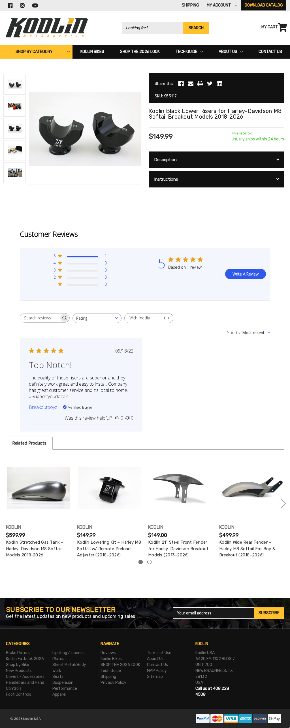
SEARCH (196, 27)
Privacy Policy (113, 682)
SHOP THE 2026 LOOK (140, 51)
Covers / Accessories (25, 676)
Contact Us (270, 51)
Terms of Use (159, 652)
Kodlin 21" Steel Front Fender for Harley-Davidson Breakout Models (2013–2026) (178, 549)
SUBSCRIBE (269, 612)
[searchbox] (39, 317)
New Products (19, 670)
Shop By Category (34, 51)
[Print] (200, 83)
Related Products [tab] (29, 443)
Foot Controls (18, 694)
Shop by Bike (17, 664)
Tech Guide (186, 51)
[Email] (190, 83)
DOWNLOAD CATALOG (264, 5)
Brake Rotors (18, 652)
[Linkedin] (219, 83)
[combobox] (96, 318)
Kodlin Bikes (92, 51)
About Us (228, 51)
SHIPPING (190, 5)
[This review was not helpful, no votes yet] (127, 418)
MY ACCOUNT (219, 5)
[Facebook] (181, 83)
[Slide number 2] (149, 562)
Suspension (62, 682)
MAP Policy (157, 670)
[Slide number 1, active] (140, 562)
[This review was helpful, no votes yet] (117, 418)
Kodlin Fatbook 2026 (25, 658)
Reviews (108, 652)
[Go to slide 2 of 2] (7, 503)
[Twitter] (210, 83)
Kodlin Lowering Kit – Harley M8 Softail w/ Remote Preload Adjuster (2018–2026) (109, 549)
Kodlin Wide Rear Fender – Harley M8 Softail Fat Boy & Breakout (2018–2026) (247, 549)
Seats (57, 676)
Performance (64, 688)
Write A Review (246, 274)
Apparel (59, 694)
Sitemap (155, 676)
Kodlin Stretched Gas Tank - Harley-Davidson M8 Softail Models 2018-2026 (34, 549)
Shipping (108, 676)
